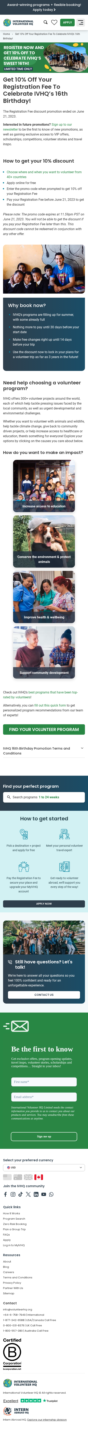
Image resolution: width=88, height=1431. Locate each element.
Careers (8, 1272)
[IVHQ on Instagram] (13, 1194)
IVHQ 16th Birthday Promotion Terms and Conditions (36, 751)
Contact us (44, 995)
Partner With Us (13, 1288)
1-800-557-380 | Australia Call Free (26, 1331)
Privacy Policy (12, 1283)
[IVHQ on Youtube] (43, 1194)
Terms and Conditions (17, 1277)
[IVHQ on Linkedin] (36, 1194)
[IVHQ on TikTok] (20, 1194)
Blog (6, 1267)
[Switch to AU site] (18, 1177)
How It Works (11, 1213)
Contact (10, 1303)
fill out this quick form (50, 705)
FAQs (6, 1235)
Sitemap (8, 1293)
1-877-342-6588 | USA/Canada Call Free (29, 1320)
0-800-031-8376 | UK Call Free (22, 1325)
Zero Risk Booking (15, 1224)
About (7, 1261)
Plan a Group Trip (14, 1229)
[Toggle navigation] (80, 23)
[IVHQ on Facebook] (5, 1194)
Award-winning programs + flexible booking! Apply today (44, 7)
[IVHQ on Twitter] (28, 1194)
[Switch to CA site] (39, 1177)
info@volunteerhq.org (17, 1309)
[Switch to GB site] (29, 1177)
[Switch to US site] (8, 1177)
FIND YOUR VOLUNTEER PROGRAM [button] (44, 729)
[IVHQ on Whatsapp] (51, 1194)
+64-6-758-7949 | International (23, 1315)
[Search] (45, 22)
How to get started (44, 818)
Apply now (44, 903)
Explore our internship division (47, 1420)
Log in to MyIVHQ (14, 1245)
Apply (67, 22)
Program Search (14, 1219)
